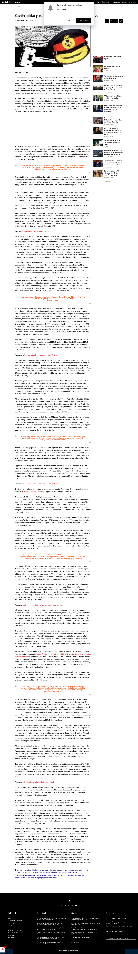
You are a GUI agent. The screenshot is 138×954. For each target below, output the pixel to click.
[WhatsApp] (116, 21)
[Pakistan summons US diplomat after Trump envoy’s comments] (98, 173)
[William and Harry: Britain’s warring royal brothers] (98, 98)
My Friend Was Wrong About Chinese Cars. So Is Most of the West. (85, 923)
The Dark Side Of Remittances (80, 937)
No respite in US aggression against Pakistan (41, 355)
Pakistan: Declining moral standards (37, 231)
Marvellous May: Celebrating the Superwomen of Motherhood (120, 927)
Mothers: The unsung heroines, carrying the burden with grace (119, 922)
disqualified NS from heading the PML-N (51, 654)
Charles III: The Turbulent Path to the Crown (119, 935)
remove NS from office (32, 492)
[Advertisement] (53, 129)
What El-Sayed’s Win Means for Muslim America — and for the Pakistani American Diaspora (86, 928)
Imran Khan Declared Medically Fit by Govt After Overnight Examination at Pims (51, 928)
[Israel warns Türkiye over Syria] (98, 59)
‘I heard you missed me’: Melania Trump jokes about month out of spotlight (113, 120)
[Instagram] (65, 905)
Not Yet (67, 20)
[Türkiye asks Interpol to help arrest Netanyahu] (98, 78)
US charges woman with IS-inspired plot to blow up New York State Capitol (113, 88)
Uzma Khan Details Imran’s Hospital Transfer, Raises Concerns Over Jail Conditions (51, 923)
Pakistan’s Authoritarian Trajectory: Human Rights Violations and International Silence (84, 933)
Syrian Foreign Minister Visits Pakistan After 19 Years (112, 142)
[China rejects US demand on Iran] (98, 68)
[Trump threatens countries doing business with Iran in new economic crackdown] (98, 163)
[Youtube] (76, 905)
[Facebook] (107, 21)
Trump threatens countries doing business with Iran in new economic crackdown (113, 163)
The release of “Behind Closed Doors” (117, 939)
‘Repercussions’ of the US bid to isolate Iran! (41, 484)
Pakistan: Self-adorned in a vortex (116, 918)
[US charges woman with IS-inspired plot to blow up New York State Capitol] (98, 87)
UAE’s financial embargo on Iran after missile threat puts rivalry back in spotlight (113, 152)
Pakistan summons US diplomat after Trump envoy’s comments (111, 173)
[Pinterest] (69, 905)
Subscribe (84, 20)
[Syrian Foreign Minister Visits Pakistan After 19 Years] (98, 142)
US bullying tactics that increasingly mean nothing (43, 605)
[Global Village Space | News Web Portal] (11, 2)
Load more (107, 182)
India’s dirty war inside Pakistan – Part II (39, 782)
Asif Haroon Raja (22, 20)
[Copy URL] (121, 21)
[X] (112, 21)
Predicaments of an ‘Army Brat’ (115, 931)
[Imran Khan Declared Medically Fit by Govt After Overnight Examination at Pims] (98, 130)
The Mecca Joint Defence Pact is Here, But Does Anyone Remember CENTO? (85, 919)
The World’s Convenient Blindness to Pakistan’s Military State (85, 941)
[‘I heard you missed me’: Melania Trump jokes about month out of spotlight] (98, 120)
